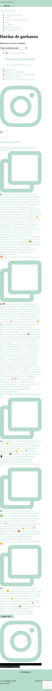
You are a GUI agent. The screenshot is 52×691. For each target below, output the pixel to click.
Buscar (7, 5)
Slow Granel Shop (25, 681)
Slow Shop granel (8, 10)
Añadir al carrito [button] (25, 64)
